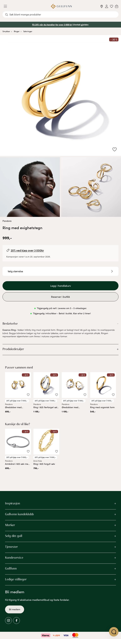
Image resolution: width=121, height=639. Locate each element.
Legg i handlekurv (60, 285)
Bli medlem (14, 609)
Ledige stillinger (16, 579)
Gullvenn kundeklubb (19, 514)
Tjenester (11, 547)
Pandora (7, 220)
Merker (10, 525)
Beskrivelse (10, 323)
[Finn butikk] (102, 6)
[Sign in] (106, 6)
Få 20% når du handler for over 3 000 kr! (52, 24)
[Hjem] (61, 6)
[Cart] (116, 6)
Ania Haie (37, 461)
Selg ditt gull (13, 536)
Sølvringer (27, 31)
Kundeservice (14, 557)
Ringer (17, 31)
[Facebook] (16, 620)
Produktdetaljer (13, 349)
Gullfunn (11, 568)
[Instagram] (8, 620)
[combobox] (60, 14)
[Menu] (7, 6)
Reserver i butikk (60, 296)
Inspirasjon (12, 503)
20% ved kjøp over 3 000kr (27, 250)
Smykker (6, 31)
